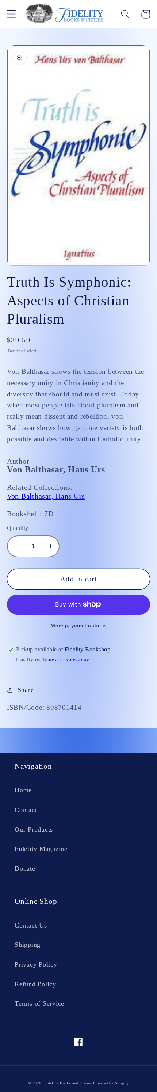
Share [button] (26, 689)
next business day (69, 659)
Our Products (34, 829)
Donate (25, 868)
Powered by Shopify (111, 1083)
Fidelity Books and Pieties (68, 1083)
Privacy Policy (36, 964)
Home (23, 790)
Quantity (17, 528)
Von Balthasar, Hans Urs (46, 496)
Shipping (28, 944)
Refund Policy (35, 984)
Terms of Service (39, 1003)
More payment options (78, 625)
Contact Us (31, 925)
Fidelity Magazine (41, 848)
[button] (11, 14)
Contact (26, 809)
